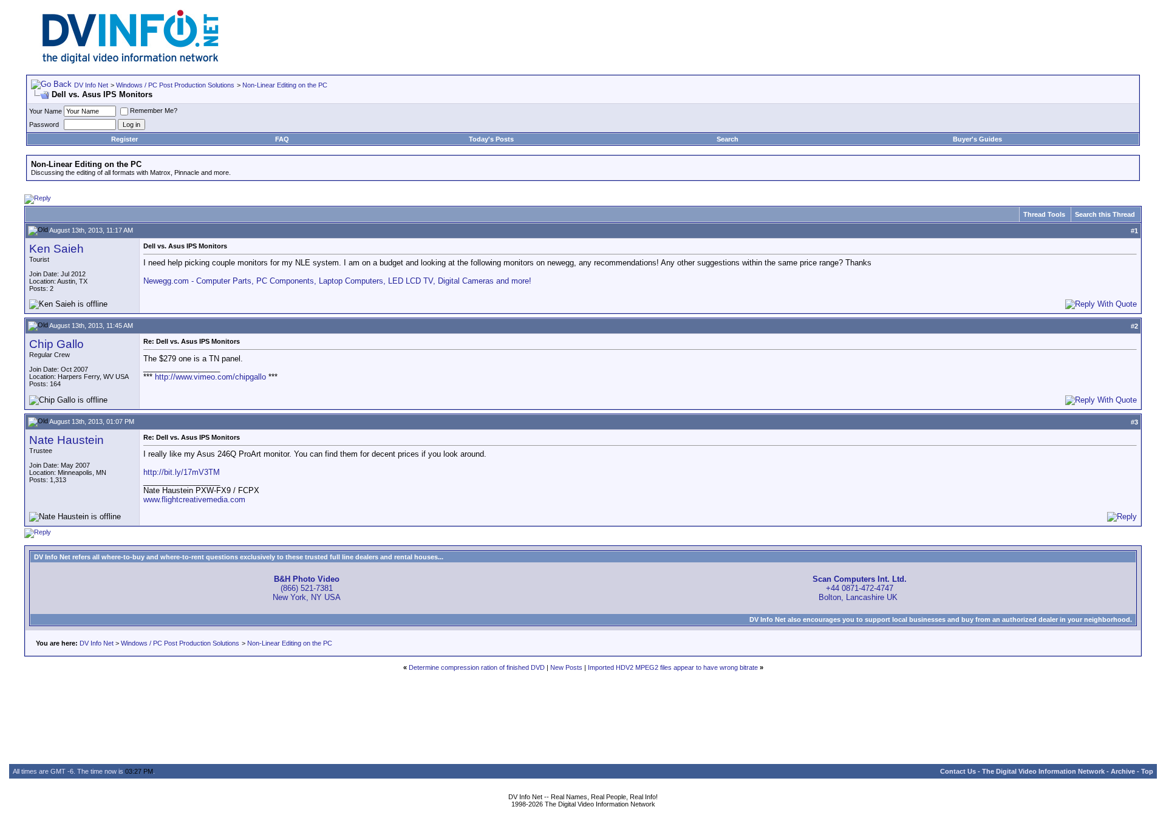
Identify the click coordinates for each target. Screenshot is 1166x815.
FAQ (282, 139)
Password (44, 124)
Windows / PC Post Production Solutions (175, 85)
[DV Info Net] (130, 61)
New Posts (566, 667)
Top (1147, 771)
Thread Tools (1044, 214)
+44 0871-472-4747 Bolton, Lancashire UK (860, 588)
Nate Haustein (66, 440)
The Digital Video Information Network (1043, 771)
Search (727, 139)
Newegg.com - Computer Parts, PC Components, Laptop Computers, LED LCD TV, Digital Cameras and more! (337, 280)
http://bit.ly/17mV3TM (181, 472)
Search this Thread (1105, 214)
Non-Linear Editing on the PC (284, 85)
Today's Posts (491, 139)
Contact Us (958, 771)
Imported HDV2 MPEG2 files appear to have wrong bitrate (673, 667)
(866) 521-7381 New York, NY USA (307, 588)
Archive (1123, 771)
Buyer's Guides (977, 139)
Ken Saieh (56, 248)
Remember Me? (153, 110)
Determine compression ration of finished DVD (477, 667)
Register (124, 139)
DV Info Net (91, 85)
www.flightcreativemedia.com (194, 499)
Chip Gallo (56, 344)
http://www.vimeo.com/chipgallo (210, 376)
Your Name (45, 111)
